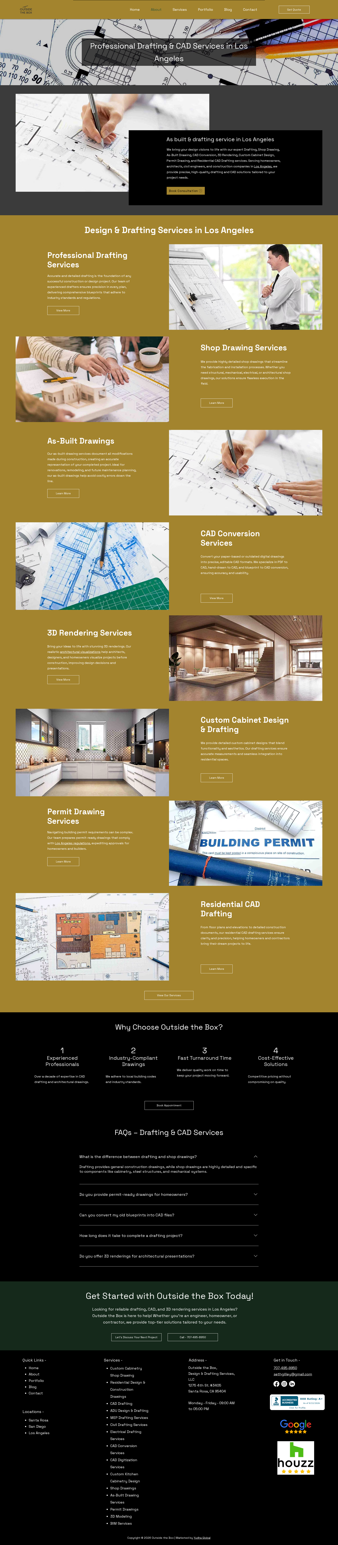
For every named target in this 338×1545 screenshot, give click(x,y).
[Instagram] (284, 1384)
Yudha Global (202, 1538)
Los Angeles (263, 166)
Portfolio (36, 1380)
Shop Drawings (123, 1488)
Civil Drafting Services (128, 1424)
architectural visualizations (80, 652)
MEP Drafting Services (129, 1417)
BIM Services (121, 1523)
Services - (113, 1360)
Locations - (33, 1411)
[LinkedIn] (292, 1384)
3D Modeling (121, 1516)
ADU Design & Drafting (129, 1410)
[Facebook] (276, 1384)
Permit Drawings (124, 1509)
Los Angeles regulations (72, 843)
